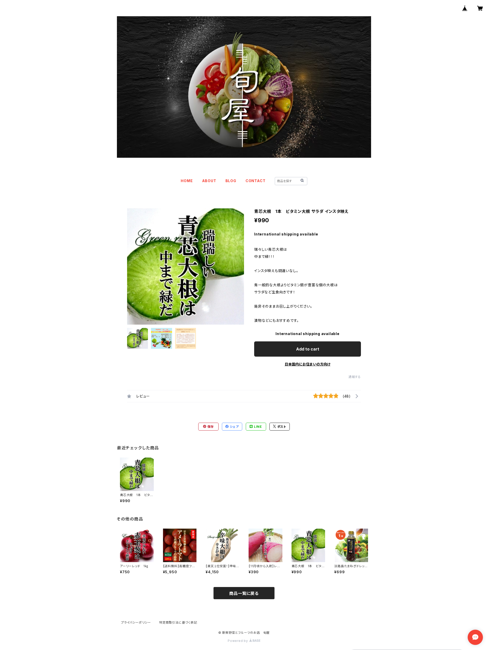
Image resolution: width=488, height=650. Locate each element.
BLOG (230, 181)
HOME (187, 181)
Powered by (238, 641)
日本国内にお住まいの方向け (307, 364)
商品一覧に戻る (244, 593)
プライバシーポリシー (136, 622)
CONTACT (256, 181)
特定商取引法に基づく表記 (178, 622)
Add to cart (307, 349)
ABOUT (209, 181)
